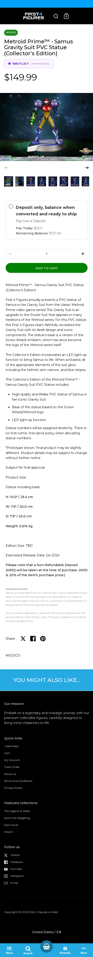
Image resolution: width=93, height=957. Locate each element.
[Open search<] (56, 16)
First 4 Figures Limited (43, 912)
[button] (86, 167)
